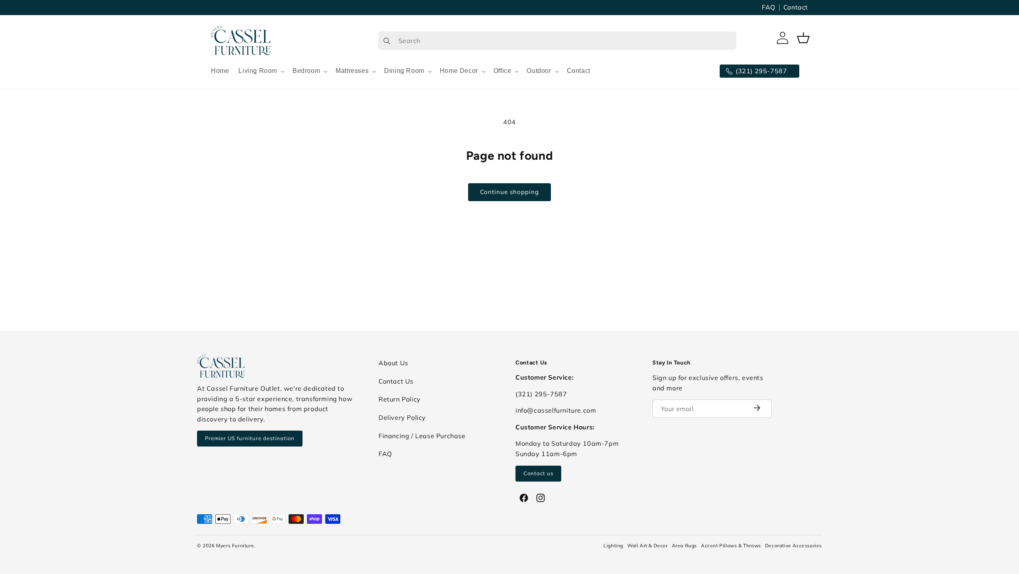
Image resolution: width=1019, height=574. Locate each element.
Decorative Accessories (793, 546)
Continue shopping (509, 192)
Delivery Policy (402, 417)
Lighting (613, 546)
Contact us (538, 473)
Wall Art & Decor (647, 546)
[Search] (387, 41)
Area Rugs (684, 546)
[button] (261, 71)
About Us (393, 363)
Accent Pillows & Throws (731, 546)
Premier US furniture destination (250, 438)
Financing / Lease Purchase (422, 436)
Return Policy (400, 399)
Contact (795, 7)
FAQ (768, 7)
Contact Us (396, 381)
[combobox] (557, 40)
